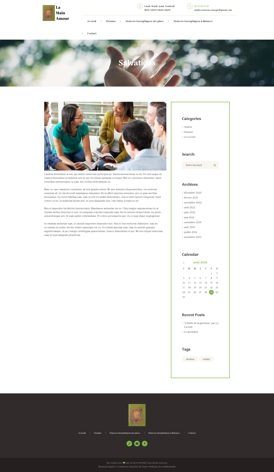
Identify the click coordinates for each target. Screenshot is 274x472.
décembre (192, 192)
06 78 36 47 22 (201, 6)
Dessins (188, 132)
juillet (190, 232)
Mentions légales (106, 466)
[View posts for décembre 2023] (184, 263)
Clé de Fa (134, 463)
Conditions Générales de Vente (132, 466)
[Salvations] (105, 136)
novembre (193, 202)
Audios (188, 127)
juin (189, 212)
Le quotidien (191, 331)
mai (189, 217)
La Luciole (190, 137)
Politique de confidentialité (162, 466)
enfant (206, 359)
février (191, 197)
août (189, 207)
